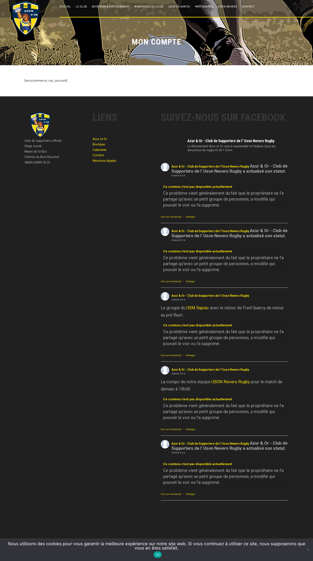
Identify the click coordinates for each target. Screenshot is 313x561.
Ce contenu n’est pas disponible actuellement (197, 187)
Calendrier (100, 150)
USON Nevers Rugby (230, 381)
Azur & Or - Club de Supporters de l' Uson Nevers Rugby (210, 166)
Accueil (65, 6)
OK (158, 554)
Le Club (81, 6)
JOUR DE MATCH (179, 6)
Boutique (99, 144)
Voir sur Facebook (171, 216)
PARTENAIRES (204, 6)
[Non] (308, 550)
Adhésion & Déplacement (110, 6)
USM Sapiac (197, 307)
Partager (190, 216)
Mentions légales (104, 161)
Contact (248, 6)
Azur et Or (100, 139)
